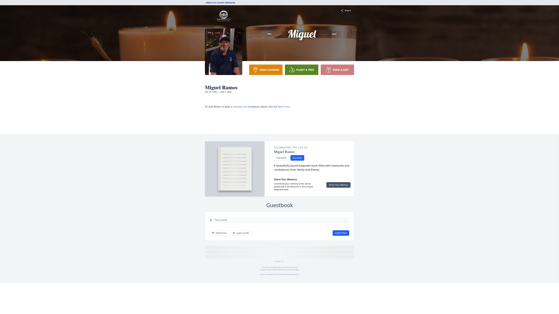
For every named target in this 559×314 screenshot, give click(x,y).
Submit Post (341, 233)
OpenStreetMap (282, 274)
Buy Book (297, 157)
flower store (284, 106)
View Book (281, 157)
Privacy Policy (271, 269)
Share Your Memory (338, 184)
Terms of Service (287, 269)
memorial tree (240, 106)
